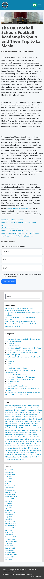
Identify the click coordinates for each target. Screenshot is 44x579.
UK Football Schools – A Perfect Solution (21, 377)
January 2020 (9, 550)
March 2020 (9, 546)
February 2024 (10, 512)
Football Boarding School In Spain (14, 230)
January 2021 (9, 535)
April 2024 (8, 508)
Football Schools (13, 346)
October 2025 (10, 474)
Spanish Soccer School (29, 233)
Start (4, 569)
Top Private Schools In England (15, 452)
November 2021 (10, 526)
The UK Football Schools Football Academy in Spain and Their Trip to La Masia (21, 37)
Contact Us (21, 571)
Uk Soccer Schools (17, 459)
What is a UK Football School (17, 386)
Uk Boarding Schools (26, 455)
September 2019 (11, 555)
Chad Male (11, 344)
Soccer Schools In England (23, 444)
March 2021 (9, 532)
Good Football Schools (13, 439)
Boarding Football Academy (14, 423)
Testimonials (32, 569)
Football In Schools (25, 432)
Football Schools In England (14, 437)
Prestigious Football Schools (17, 368)
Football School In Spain (10, 233)
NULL (9, 366)
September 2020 (11, 541)
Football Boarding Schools (26, 430)
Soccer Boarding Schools (21, 441)
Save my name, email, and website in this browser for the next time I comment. (23, 275)
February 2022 (10, 521)
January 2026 (9, 472)
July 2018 (8, 559)
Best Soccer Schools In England (31, 419)
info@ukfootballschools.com (17, 208)
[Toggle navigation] (39, 5)
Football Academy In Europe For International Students (19, 223)
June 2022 (8, 519)
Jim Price (11, 361)
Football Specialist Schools (33, 437)
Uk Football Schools (24, 457)
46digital (39, 576)
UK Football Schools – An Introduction (20, 379)
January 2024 (9, 514)
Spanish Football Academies (17, 375)
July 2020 (8, 544)
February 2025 (10, 485)
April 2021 (8, 530)
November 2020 (10, 537)
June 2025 (8, 479)
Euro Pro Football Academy (12, 220)
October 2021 (10, 528)
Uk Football (37, 455)
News (9, 364)
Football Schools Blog (9, 571)
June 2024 (8, 503)
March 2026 (9, 470)
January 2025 (9, 488)
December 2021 (10, 523)
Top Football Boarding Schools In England (27, 450)
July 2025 (8, 477)
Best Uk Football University (31, 421)
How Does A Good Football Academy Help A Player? (25, 348)
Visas (9, 384)
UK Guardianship (13, 381)
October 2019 (10, 552)
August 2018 (9, 557)
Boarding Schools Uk (18, 426)
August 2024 (9, 499)
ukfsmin (32, 51)
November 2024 (10, 492)
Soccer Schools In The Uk (26, 446)
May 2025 (8, 481)
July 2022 (8, 517)
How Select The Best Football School (20, 350)
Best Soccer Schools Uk (13, 421)
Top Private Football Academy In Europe (17, 236)
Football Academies (28, 428)
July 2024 (8, 501)
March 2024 (9, 510)
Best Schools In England (19, 417)
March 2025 (9, 483)
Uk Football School (11, 457)
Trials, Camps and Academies (17, 569)
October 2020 (10, 539)
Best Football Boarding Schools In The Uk (22, 412)
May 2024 (8, 506)
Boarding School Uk (31, 426)
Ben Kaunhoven (13, 337)
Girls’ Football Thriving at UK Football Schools (20, 322)
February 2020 (10, 548)
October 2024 (10, 494)
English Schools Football (13, 428)
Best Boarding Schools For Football (17, 406)
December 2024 (10, 490)
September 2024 (11, 497)
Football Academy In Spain (12, 228)
